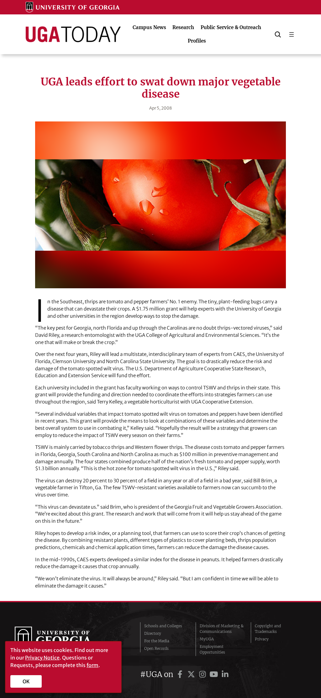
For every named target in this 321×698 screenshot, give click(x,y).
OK (26, 681)
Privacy (262, 639)
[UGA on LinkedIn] (225, 674)
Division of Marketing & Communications (222, 629)
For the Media (156, 641)
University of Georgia (62, 639)
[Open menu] (291, 34)
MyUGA (207, 639)
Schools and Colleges (163, 626)
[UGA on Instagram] (203, 674)
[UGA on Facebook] (181, 674)
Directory (152, 633)
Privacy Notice (42, 657)
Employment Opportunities (212, 649)
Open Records (156, 648)
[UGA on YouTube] (214, 674)
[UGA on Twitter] (192, 674)
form (92, 665)
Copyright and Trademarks (268, 629)
